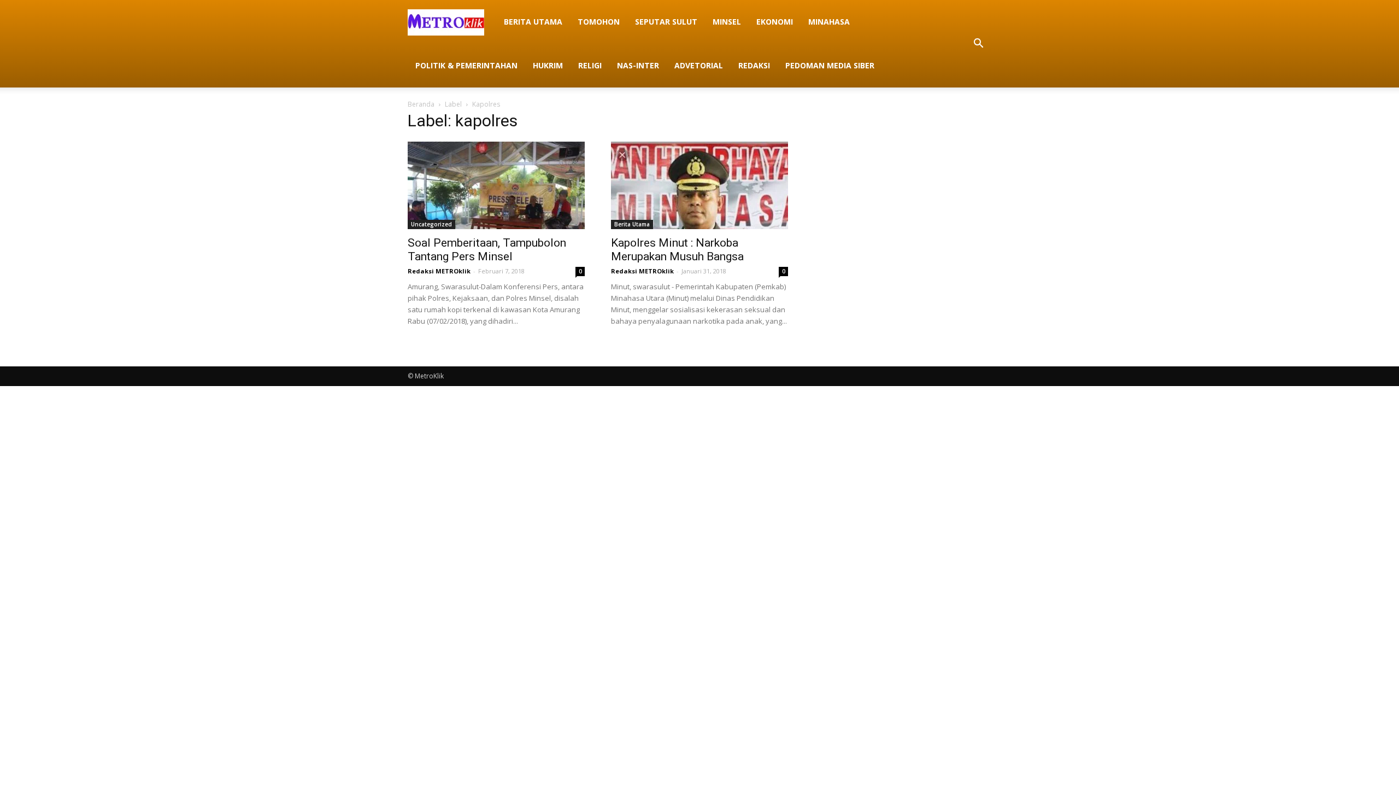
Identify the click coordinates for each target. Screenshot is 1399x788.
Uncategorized (431, 224)
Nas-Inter (638, 65)
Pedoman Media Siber (829, 65)
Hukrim (548, 65)
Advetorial (698, 65)
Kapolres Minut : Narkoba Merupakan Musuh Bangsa (677, 249)
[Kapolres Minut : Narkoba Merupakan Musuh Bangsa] (699, 185)
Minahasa (829, 21)
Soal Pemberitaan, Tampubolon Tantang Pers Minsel (487, 249)
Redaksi (754, 65)
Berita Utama (533, 21)
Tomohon (599, 21)
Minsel (727, 21)
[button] (978, 44)
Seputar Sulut (666, 21)
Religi (590, 65)
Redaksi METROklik (439, 271)
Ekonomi (774, 21)
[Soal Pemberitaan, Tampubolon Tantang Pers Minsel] (496, 185)
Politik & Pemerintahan (466, 65)
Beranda (421, 104)
